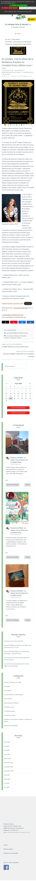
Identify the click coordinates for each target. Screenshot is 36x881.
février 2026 (7, 758)
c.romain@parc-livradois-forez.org (12, 315)
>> (30, 383)
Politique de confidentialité (11, 853)
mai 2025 (6, 787)
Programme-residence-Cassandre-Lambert (12, 303)
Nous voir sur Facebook (12, 484)
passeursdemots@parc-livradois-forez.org (16, 333)
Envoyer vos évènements (18, 413)
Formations (7, 686)
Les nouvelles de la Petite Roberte (13, 694)
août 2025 (7, 775)
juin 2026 (6, 746)
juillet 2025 (7, 779)
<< (6, 383)
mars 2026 (7, 754)
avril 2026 (7, 750)
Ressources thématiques (11, 725)
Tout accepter (19, 5)
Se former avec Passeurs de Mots (13, 641)
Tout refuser (10, 8)
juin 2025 (6, 783)
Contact (6, 845)
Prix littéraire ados (9, 707)
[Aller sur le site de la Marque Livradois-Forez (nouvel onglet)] (31, 18)
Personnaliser (27, 8)
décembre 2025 (8, 762)
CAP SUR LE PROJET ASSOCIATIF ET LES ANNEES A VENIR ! (18, 354)
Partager (28, 484)
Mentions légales (8, 849)
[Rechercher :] (15, 366)
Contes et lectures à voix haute (12, 682)
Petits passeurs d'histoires (11, 703)
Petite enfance (8, 698)
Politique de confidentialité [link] (18, 11)
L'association (7, 70)
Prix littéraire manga (9, 715)
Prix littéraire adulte (9, 711)
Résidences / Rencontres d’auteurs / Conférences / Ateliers (18, 72)
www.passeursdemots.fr (20, 308)
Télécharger (28, 303)
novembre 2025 (8, 766)
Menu (19, 33)
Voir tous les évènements (18, 407)
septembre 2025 (8, 771)
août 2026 (7, 742)
